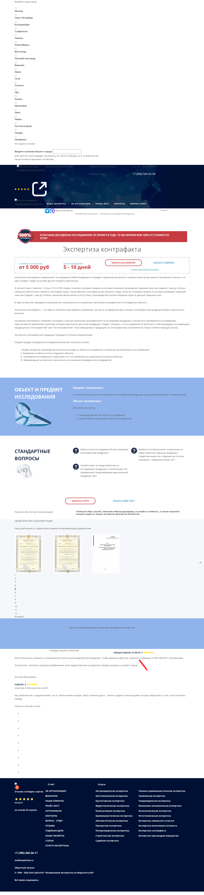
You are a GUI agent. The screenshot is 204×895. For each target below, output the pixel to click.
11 (16, 609)
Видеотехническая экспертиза (112, 809)
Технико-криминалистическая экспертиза (161, 794)
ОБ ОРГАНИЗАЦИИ (55, 794)
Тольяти (19, 85)
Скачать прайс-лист (124, 501)
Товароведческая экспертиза (154, 804)
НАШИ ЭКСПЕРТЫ (54, 839)
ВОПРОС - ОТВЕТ (54, 824)
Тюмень (19, 38)
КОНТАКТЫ (51, 819)
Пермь (18, 119)
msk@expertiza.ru (98, 174)
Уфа (17, 92)
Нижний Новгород (25, 58)
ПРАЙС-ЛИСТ (52, 809)
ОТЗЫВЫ (50, 829)
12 (16, 613)
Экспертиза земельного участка (156, 824)
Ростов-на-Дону (23, 126)
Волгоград (20, 51)
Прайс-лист (102, 204)
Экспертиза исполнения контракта (157, 829)
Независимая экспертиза (58, 166)
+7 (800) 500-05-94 (144, 174)
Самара (19, 132)
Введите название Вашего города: (33, 151)
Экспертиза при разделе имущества (158, 839)
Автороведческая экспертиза (112, 794)
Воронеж (19, 65)
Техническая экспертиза (151, 799)
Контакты (119, 204)
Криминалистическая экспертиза (114, 819)
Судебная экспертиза (107, 844)
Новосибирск (22, 44)
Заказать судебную (163, 262)
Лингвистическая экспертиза (112, 824)
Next (21, 616)
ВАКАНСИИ (51, 799)
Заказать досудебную (123, 262)
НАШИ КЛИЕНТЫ (54, 804)
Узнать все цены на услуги (145, 269)
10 (16, 606)
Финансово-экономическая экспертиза (159, 809)
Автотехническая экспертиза (112, 799)
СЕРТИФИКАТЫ (53, 814)
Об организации (81, 204)
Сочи (17, 78)
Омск (17, 112)
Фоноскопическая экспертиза (154, 814)
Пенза (18, 71)
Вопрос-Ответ (138, 204)
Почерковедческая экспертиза (112, 834)
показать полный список (27, 709)
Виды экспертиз (56, 204)
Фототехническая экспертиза (154, 819)
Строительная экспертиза (110, 839)
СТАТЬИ (49, 844)
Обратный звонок (64, 210)
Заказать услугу (80, 501)
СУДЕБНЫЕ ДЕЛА (54, 834)
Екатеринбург (22, 24)
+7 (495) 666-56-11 (26, 856)
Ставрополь (21, 31)
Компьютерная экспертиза (110, 814)
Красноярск (21, 105)
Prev (17, 616)
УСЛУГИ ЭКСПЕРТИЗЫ (57, 849)
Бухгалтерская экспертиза (110, 804)
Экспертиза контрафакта (152, 834)
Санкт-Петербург (24, 17)
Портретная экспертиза (108, 829)
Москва (19, 11)
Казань (18, 99)
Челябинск (20, 139)
